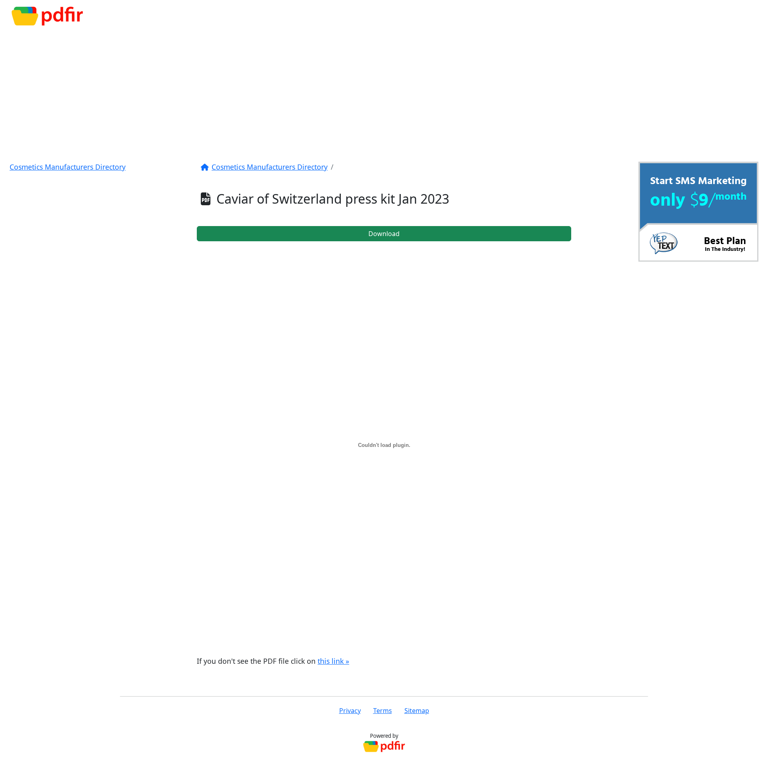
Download (384, 233)
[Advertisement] (384, 93)
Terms (382, 710)
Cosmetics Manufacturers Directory (68, 167)
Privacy (350, 710)
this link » (333, 661)
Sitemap (416, 710)
